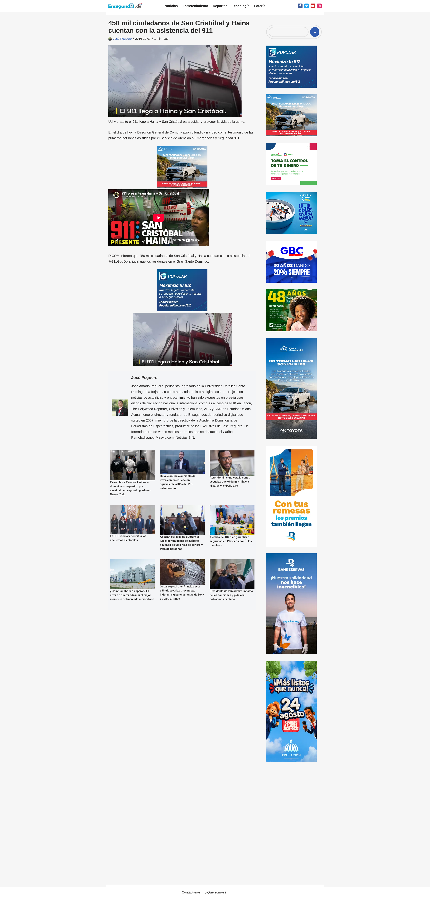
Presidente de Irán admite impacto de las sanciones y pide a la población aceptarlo (231, 595)
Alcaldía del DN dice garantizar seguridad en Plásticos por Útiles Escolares (231, 541)
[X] (306, 6)
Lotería (259, 6)
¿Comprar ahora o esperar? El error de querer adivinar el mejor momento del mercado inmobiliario (132, 595)
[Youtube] (313, 6)
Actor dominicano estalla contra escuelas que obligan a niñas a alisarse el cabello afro (230, 481)
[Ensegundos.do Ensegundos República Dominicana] (125, 6)
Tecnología (240, 6)
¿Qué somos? (215, 892)
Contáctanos (191, 892)
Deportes (220, 6)
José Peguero (122, 38)
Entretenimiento (195, 6)
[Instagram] (319, 6)
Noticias (171, 6)
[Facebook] (300, 6)
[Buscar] (314, 32)
